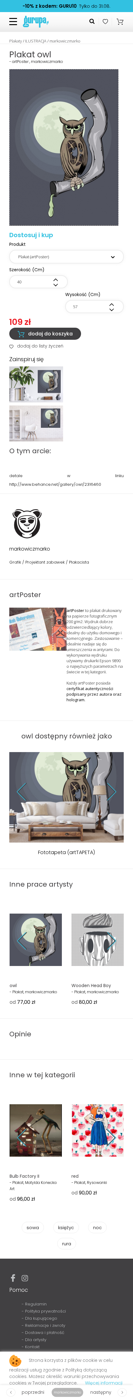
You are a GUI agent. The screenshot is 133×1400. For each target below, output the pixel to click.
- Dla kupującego (39, 1318)
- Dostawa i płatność (43, 1333)
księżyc (66, 1227)
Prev (26, 792)
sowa (33, 1227)
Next (107, 792)
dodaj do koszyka (45, 334)
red (75, 1176)
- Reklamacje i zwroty (43, 1325)
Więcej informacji (103, 1383)
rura (66, 1243)
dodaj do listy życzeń (36, 346)
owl (13, 985)
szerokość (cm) (27, 270)
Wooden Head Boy (91, 985)
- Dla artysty (34, 1340)
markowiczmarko (64, 41)
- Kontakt (31, 1347)
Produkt (17, 244)
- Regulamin (34, 1304)
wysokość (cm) (83, 294)
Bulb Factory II (24, 1176)
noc (97, 1227)
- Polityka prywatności (44, 1311)
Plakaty (15, 41)
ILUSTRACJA (35, 41)
